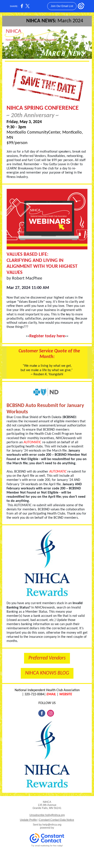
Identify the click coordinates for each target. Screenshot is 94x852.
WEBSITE (65, 694)
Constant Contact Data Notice (56, 819)
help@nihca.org (51, 824)
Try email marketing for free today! (47, 846)
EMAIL (51, 694)
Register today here (47, 336)
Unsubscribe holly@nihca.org (47, 815)
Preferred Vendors (47, 658)
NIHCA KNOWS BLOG (47, 673)
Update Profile (28, 819)
